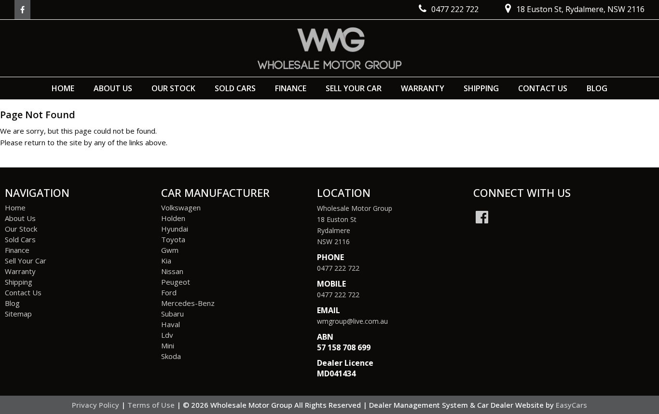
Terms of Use (152, 405)
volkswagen (181, 207)
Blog (597, 88)
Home (63, 88)
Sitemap (18, 313)
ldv (167, 335)
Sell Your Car (354, 88)
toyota (173, 239)
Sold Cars (235, 88)
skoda (171, 356)
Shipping (481, 88)
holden (173, 218)
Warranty (422, 88)
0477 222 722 (338, 268)
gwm (169, 250)
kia (166, 260)
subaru (172, 313)
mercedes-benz (188, 303)
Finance (290, 88)
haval (170, 324)
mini (167, 345)
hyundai (174, 229)
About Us (113, 88)
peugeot (175, 282)
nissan (172, 271)
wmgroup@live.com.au (352, 321)
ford (169, 292)
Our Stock (173, 88)
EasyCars (571, 405)
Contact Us (542, 88)
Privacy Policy (96, 405)
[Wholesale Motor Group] (329, 48)
